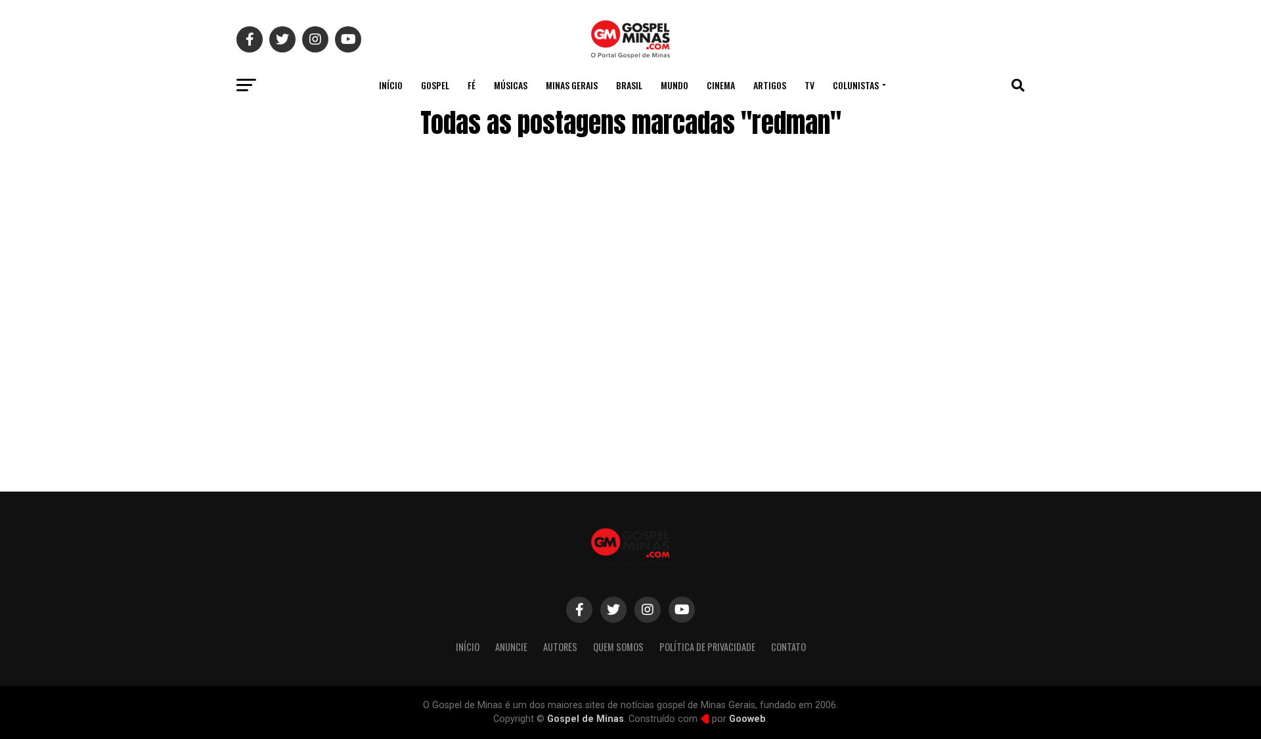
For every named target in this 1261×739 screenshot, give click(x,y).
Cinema (721, 85)
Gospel (435, 85)
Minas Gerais (572, 85)
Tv (809, 85)
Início (391, 85)
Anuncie (511, 647)
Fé (472, 85)
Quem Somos (618, 647)
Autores (560, 647)
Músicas (510, 85)
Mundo (674, 85)
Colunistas (856, 85)
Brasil (629, 85)
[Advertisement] (919, 369)
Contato (788, 647)
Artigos (769, 85)
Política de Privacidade (707, 647)
